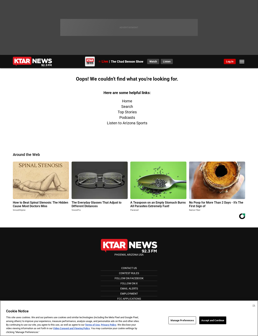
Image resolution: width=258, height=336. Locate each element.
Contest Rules (129, 273)
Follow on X (129, 283)
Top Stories (127, 112)
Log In (229, 61)
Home (127, 101)
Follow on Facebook (129, 278)
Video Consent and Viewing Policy (71, 328)
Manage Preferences (182, 320)
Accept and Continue (212, 320)
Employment (129, 293)
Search (127, 106)
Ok (254, 305)
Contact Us (129, 268)
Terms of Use (92, 324)
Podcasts (127, 117)
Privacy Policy (108, 324)
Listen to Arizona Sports (127, 123)
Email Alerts (129, 288)
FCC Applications (129, 298)
